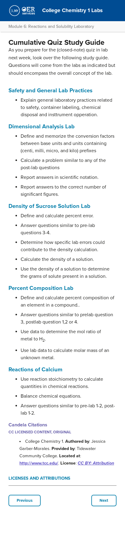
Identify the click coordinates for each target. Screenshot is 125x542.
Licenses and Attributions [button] (39, 478)
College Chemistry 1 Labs (72, 10)
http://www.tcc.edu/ (38, 463)
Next (104, 500)
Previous (24, 500)
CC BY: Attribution (96, 463)
